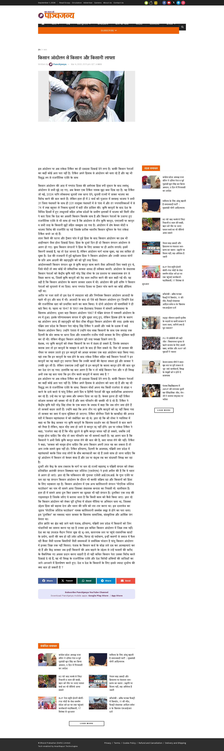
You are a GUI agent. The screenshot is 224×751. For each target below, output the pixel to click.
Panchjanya (59, 64)
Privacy (107, 743)
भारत (54, 23)
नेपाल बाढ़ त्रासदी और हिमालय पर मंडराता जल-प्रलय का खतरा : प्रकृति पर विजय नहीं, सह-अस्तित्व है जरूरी (121, 683)
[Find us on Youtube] (169, 2)
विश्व (68, 23)
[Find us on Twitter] (174, 2)
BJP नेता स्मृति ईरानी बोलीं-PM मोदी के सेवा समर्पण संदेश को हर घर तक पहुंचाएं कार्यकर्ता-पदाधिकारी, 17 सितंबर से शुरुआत (71, 705)
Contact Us (119, 3)
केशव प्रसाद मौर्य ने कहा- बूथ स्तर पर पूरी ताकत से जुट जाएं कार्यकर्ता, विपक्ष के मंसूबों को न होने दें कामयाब (173, 368)
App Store (117, 595)
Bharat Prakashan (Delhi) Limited (55, 743)
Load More (86, 723)
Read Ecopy (64, 3)
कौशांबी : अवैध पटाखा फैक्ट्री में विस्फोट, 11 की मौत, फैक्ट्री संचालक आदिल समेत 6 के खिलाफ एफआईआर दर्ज (122, 705)
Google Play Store (98, 595)
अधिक (170, 23)
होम (39, 50)
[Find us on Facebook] (164, 2)
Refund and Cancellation (150, 743)
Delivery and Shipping (175, 743)
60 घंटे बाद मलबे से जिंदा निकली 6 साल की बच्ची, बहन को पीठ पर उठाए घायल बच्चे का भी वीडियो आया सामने (71, 683)
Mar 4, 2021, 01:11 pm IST (83, 64)
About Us (107, 3)
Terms (117, 743)
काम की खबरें (122, 23)
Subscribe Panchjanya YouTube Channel (86, 592)
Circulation (77, 3)
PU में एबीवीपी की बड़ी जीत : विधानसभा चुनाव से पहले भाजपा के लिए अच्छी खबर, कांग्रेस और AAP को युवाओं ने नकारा (174, 345)
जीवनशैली (154, 23)
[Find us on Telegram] (178, 2)
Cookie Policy (129, 743)
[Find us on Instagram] (183, 2)
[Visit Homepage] (56, 14)
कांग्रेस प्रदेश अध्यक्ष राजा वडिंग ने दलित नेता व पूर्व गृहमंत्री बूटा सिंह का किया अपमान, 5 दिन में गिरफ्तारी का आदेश (70, 661)
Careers (97, 3)
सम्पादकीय (103, 23)
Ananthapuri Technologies (66, 746)
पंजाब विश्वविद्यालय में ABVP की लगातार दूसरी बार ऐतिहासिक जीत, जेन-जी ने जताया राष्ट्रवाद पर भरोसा (173, 392)
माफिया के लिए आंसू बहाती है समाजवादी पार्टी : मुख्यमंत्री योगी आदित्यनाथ (122, 658)
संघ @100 (82, 23)
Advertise (88, 3)
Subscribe (107, 30)
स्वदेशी (139, 23)
